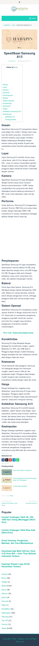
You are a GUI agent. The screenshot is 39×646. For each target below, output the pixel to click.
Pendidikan (6, 608)
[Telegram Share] (14, 459)
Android (4, 574)
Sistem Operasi (8, 100)
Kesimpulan (7, 114)
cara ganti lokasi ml (31, 502)
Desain (5, 84)
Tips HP (5, 620)
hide (15, 67)
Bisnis (4, 578)
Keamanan (7, 106)
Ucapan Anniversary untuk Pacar (9, 503)
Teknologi (5, 616)
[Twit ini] (6, 459)
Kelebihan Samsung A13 (12, 111)
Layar (5, 87)
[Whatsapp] (17, 459)
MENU (34, 18)
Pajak (4, 605)
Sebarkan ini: (10, 116)
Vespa (4, 628)
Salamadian (6, 612)
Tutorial (4, 624)
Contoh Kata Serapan (20, 486)
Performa (6, 92)
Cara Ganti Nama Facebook (22, 470)
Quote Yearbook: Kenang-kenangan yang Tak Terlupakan (25, 479)
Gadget (4, 581)
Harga (5, 108)
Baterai (5, 98)
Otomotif (5, 601)
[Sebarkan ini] (3, 459)
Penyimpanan (8, 95)
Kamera (6, 90)
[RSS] (19, 2)
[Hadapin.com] (19, 8)
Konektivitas (7, 103)
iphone (4, 597)
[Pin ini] (10, 459)
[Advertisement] (12, 75)
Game (4, 589)
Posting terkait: (10, 119)
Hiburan (5, 593)
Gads (11, 496)
